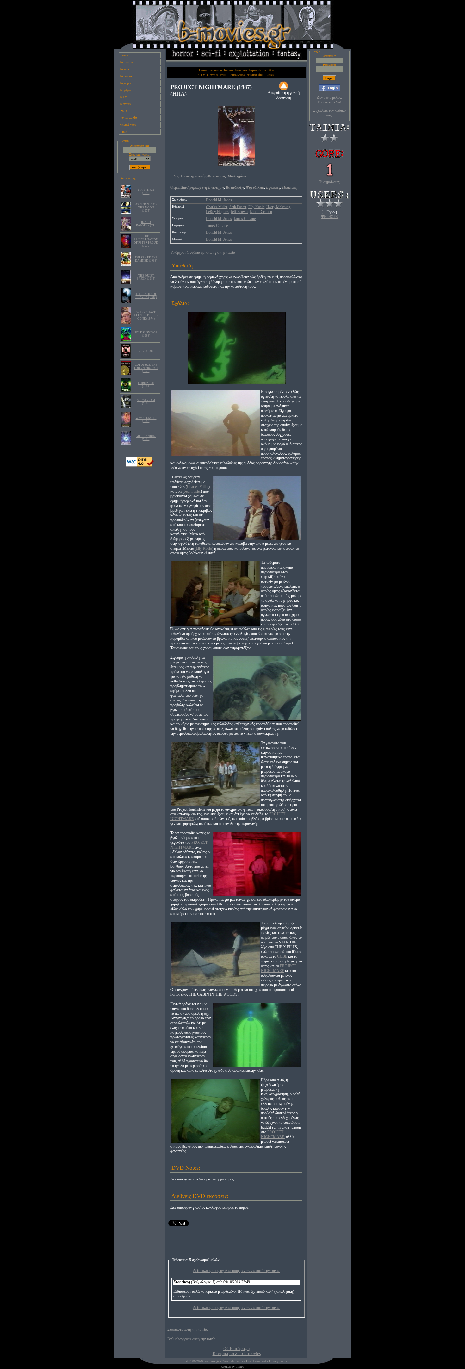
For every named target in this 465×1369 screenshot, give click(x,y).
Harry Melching (278, 207)
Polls (123, 111)
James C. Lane (245, 218)
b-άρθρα (125, 90)
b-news (124, 69)
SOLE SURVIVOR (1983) (146, 334)
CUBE (282, 956)
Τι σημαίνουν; (329, 182)
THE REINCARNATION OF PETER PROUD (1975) (146, 241)
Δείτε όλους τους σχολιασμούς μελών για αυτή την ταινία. (236, 1270)
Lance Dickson (261, 211)
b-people (125, 83)
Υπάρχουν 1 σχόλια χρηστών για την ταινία (202, 252)
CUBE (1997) (146, 350)
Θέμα (174, 187)
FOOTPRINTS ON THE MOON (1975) (146, 207)
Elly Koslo (256, 207)
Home (124, 55)
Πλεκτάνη (290, 187)
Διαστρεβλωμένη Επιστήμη (202, 187)
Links (123, 132)
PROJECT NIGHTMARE (189, 844)
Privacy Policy (278, 1361)
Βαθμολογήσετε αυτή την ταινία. (191, 1339)
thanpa (240, 1366)
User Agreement (256, 1361)
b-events (125, 104)
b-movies (126, 76)
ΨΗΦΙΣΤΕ (329, 217)
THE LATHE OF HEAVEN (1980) (146, 295)
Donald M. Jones (219, 200)
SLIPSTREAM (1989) (146, 402)
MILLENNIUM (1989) (146, 437)
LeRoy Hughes (217, 211)
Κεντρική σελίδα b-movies (237, 1353)
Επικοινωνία (128, 118)
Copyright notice (232, 1361)
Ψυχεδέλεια (255, 187)
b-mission (126, 62)
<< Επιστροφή (236, 1348)
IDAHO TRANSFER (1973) (146, 224)
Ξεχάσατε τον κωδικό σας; (329, 112)
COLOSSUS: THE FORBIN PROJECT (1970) (146, 368)
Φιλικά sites (128, 125)
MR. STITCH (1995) (146, 191)
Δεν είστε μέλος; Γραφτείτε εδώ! (329, 99)
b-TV (123, 97)
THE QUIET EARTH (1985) (146, 277)
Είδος (174, 176)
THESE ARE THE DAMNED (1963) (146, 259)
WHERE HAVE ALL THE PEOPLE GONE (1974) (146, 315)
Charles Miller (216, 207)
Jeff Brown (239, 211)
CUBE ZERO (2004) (146, 385)
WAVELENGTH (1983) (146, 419)
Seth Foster (237, 207)
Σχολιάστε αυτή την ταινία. (187, 1329)
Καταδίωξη (235, 187)
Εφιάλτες (273, 187)
